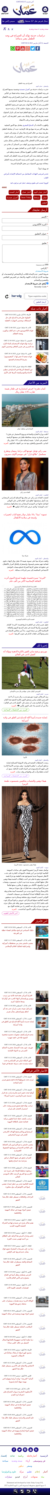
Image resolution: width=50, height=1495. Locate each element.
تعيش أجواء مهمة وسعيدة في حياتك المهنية (18, 1314)
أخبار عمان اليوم (40, 192)
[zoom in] (4, 28)
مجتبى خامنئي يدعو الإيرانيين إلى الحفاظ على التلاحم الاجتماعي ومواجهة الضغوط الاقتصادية (17, 1148)
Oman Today (26, 197)
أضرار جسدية (24, 89)
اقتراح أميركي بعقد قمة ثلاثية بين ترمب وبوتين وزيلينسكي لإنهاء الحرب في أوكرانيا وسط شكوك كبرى (17, 998)
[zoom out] (12, 28)
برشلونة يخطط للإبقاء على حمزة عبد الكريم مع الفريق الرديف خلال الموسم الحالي (17, 1174)
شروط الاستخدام (42, 271)
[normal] (8, 28)
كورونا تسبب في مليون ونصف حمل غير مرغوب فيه (29, 183)
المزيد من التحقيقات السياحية (15, 710)
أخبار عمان (26, 192)
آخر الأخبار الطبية (11, 913)
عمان (45, 197)
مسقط (37, 197)
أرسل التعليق (41, 302)
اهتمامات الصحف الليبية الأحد (18, 1288)
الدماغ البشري (28, 125)
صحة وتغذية (44, 29)
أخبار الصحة (14, 192)
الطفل (44, 203)
